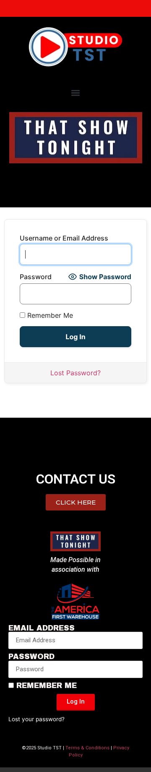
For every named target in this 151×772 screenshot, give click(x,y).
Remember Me (49, 315)
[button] (76, 92)
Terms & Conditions (87, 748)
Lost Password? (75, 373)
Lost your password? (36, 719)
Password (36, 276)
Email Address (41, 628)
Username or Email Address (64, 238)
